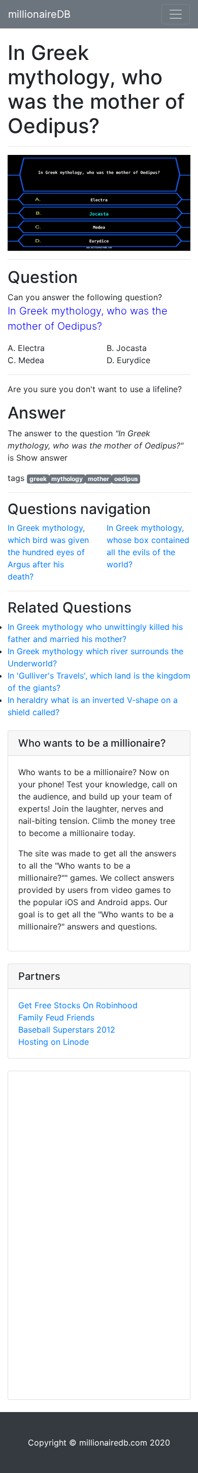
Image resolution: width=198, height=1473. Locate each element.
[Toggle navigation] (175, 14)
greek (38, 479)
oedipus (126, 479)
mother (98, 479)
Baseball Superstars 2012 (66, 1029)
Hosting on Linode (53, 1042)
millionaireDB (39, 14)
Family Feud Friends (56, 1017)
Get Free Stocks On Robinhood (78, 1005)
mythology (67, 479)
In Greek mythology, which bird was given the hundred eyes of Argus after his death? (48, 552)
